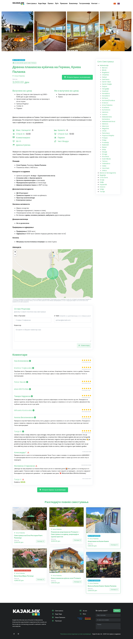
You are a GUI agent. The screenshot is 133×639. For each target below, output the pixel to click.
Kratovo (105, 103)
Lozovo (104, 114)
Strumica (105, 156)
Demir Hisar (106, 82)
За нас (84, 611)
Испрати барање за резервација (78, 77)
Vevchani (105, 168)
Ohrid (104, 131)
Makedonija (104, 65)
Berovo (104, 68)
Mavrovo (105, 126)
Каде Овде (42, 3)
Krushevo (105, 107)
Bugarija (103, 175)
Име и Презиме (19, 316)
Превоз (50, 3)
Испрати (117, 610)
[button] (15, 251)
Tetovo (104, 161)
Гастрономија (84, 3)
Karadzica (106, 93)
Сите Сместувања (105, 61)
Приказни (64, 3)
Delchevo (105, 79)
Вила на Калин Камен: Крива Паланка (102, 586)
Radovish (105, 145)
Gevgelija (105, 89)
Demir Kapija (107, 84)
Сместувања (32, 3)
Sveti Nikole (106, 159)
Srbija (102, 189)
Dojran (104, 86)
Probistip (105, 142)
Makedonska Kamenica (107, 118)
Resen (104, 147)
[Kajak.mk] (18, 3)
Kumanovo (106, 110)
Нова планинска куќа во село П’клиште (66, 578)
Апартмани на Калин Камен (98, 541)
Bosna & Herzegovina (108, 173)
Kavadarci (106, 96)
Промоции (58, 621)
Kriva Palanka (19, 76)
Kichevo (105, 98)
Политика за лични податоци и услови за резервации (75, 634)
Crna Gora (104, 177)
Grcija (102, 180)
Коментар (17, 325)
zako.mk (99, 634)
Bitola (104, 70)
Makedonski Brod (108, 121)
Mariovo (105, 124)
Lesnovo (105, 112)
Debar (104, 77)
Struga (104, 154)
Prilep (104, 140)
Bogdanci (105, 72)
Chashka (105, 75)
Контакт (94, 3)
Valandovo (106, 163)
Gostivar (105, 91)
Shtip (104, 149)
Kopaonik (103, 184)
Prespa (104, 138)
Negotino (105, 128)
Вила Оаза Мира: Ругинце (24, 576)
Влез (84, 614)
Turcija (102, 191)
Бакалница (73, 3)
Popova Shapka (108, 135)
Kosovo (102, 187)
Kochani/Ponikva (108, 100)
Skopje (104, 152)
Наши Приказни (60, 617)
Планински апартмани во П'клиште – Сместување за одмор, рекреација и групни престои (65, 534)
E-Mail (72, 316)
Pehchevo (106, 133)
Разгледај (39, 541)
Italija (102, 182)
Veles (104, 166)
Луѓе (57, 3)
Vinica (104, 170)
